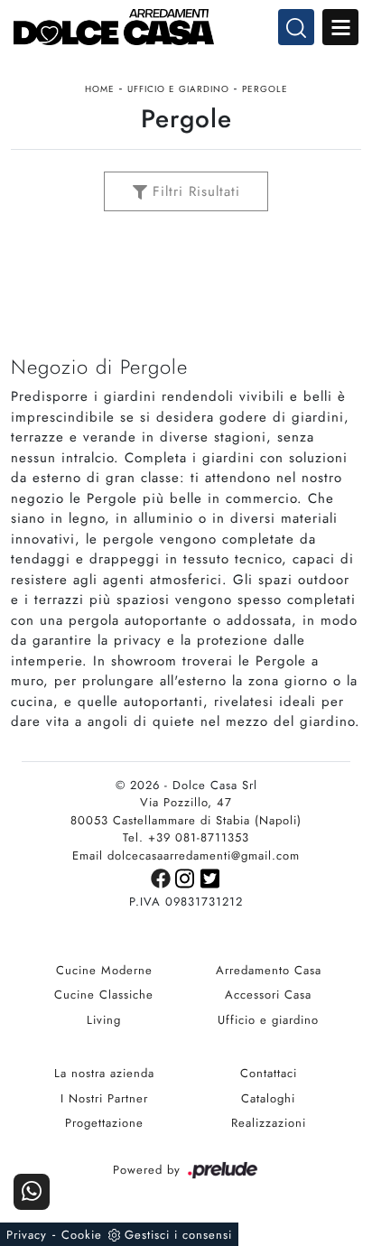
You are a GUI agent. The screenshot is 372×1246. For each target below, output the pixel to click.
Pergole (265, 89)
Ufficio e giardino (178, 89)
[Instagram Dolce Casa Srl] (187, 877)
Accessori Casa (268, 994)
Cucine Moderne (104, 970)
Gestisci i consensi (178, 1234)
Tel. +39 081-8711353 (186, 837)
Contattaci (268, 1073)
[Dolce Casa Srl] (186, 27)
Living (104, 1019)
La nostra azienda (104, 1073)
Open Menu (340, 27)
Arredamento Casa (268, 970)
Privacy (26, 1234)
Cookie (81, 1234)
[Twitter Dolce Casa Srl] (210, 877)
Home (100, 89)
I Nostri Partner (104, 1098)
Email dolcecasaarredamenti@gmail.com (186, 855)
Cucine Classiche (103, 994)
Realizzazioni (268, 1122)
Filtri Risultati (193, 191)
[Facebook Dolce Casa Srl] (163, 877)
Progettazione (104, 1122)
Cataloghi (268, 1098)
